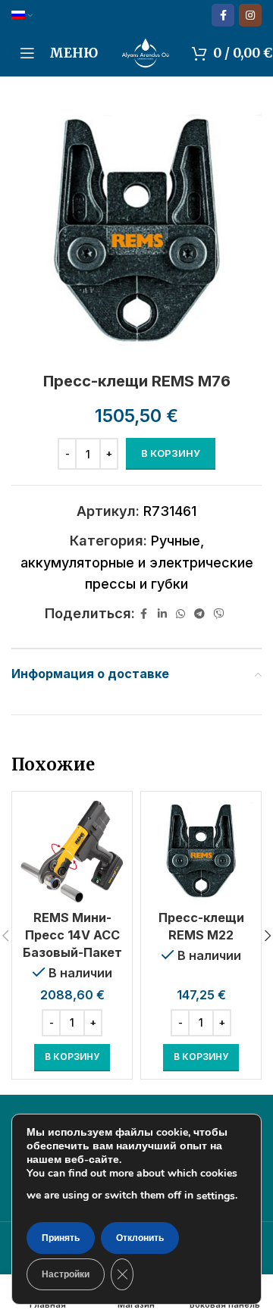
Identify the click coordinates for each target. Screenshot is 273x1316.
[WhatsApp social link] (180, 614)
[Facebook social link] (223, 15)
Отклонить (140, 1238)
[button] (72, 1057)
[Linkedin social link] (162, 614)
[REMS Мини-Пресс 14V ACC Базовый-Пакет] (72, 851)
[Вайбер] (219, 614)
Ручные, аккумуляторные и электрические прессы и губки (136, 562)
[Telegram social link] (199, 614)
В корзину (170, 453)
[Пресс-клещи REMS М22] (201, 851)
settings (215, 1196)
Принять (61, 1238)
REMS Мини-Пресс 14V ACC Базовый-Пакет (72, 934)
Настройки (65, 1274)
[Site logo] (145, 52)
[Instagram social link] (250, 15)
